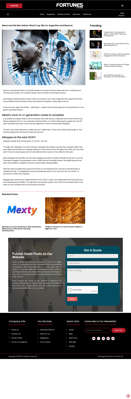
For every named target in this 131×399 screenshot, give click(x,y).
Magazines (51, 14)
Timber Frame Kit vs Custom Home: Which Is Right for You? (63, 228)
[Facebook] (93, 338)
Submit (72, 299)
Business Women (64, 14)
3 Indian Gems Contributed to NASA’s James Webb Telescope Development (115, 34)
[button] (122, 5)
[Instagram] (98, 338)
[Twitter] (103, 338)
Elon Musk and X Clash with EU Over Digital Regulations (116, 44)
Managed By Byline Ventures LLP (110, 356)
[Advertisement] (104, 96)
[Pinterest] (113, 338)
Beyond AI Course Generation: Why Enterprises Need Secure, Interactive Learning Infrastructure (21, 229)
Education (76, 14)
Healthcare (87, 14)
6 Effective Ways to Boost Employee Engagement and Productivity (117, 55)
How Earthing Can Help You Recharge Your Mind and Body (115, 76)
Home (42, 14)
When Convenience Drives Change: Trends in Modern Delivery (116, 65)
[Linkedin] (108, 338)
